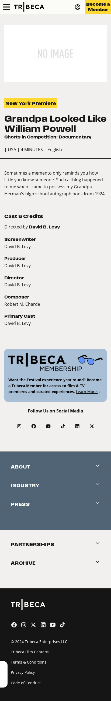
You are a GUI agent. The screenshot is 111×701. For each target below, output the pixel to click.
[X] (92, 426)
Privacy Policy (23, 672)
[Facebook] (34, 426)
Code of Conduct (26, 682)
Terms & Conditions (28, 662)
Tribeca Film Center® (30, 651)
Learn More (87, 391)
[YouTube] (48, 426)
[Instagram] (19, 426)
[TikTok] (63, 426)
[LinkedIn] (77, 426)
